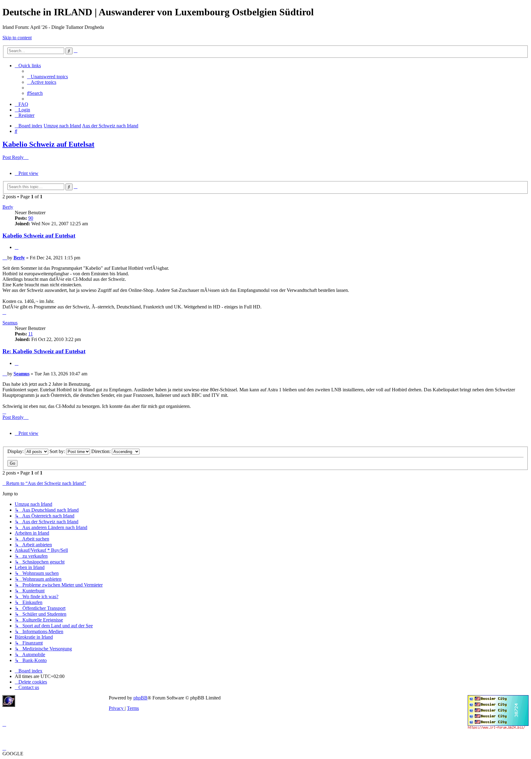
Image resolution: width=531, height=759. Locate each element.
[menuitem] (47, 76)
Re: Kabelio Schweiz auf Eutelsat (43, 351)
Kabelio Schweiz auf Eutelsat (48, 144)
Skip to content (17, 37)
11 (30, 333)
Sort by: (57, 451)
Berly (7, 207)
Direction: (101, 451)
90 (30, 218)
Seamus (10, 322)
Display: (16, 451)
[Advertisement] (63, 704)
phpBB (140, 697)
